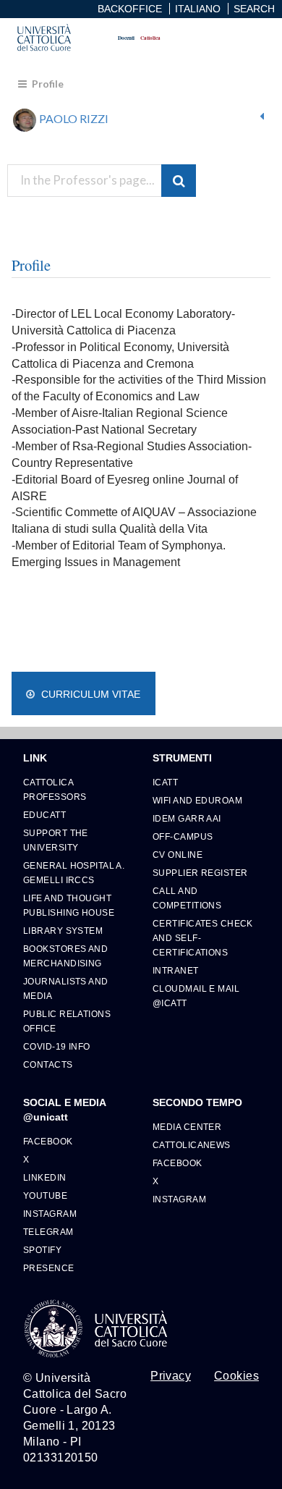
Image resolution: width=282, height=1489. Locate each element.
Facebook (48, 1141)
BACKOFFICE (130, 8)
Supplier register (200, 872)
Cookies (236, 1376)
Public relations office (67, 1021)
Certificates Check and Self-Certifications (203, 938)
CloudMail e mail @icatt (196, 996)
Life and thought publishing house (68, 905)
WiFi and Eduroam (197, 800)
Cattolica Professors (54, 789)
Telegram (48, 1231)
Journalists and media (65, 988)
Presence (48, 1268)
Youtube (45, 1195)
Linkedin (45, 1177)
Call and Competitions (187, 898)
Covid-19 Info (56, 1046)
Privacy (170, 1376)
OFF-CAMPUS (183, 836)
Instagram (50, 1213)
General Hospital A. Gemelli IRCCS (73, 873)
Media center (187, 1126)
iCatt (165, 782)
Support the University (55, 840)
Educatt (44, 814)
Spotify (42, 1249)
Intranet (176, 970)
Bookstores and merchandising (65, 956)
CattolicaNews (192, 1145)
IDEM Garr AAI (187, 818)
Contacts (48, 1064)
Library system (63, 930)
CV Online (177, 854)
